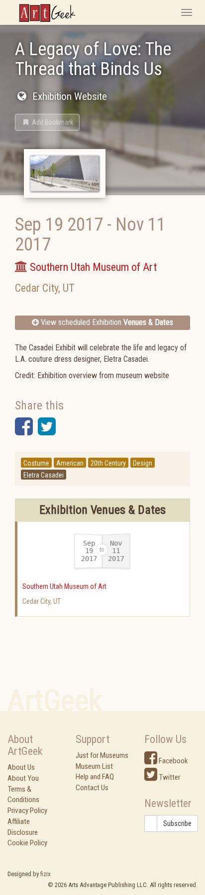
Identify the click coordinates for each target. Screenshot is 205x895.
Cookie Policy (27, 842)
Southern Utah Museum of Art (64, 586)
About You (23, 778)
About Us (21, 767)
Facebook (172, 760)
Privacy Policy (27, 810)
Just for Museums (102, 755)
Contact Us (92, 787)
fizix (45, 874)
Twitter (168, 777)
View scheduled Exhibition (106, 322)
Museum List (94, 766)
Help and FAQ (95, 776)
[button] (47, 122)
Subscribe (177, 823)
